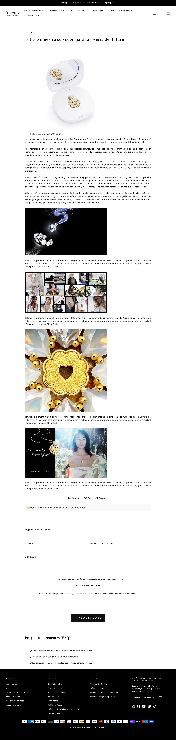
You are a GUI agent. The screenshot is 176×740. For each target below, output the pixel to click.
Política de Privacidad (98, 688)
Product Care (53, 697)
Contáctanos (53, 701)
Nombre (30, 543)
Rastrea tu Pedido (55, 684)
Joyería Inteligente (34, 11)
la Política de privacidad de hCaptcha (98, 594)
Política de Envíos (55, 705)
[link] (12, 13)
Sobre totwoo (11, 684)
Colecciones (97, 11)
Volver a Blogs (90, 618)
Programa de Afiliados (15, 701)
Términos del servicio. (127, 594)
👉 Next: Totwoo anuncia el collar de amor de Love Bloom (56, 507)
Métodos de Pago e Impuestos (102, 697)
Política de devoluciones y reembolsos (64, 709)
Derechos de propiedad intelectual (104, 692)
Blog (7, 688)
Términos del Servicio (98, 684)
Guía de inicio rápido (56, 692)
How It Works (125, 11)
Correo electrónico (103, 543)
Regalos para (77, 11)
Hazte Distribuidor (13, 697)
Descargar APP (54, 713)
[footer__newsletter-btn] (160, 697)
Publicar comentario (88, 585)
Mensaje (30, 557)
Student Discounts (13, 705)
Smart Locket (57, 11)
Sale (112, 11)
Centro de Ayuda (55, 688)
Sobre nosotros (32, 16)
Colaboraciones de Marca (16, 692)
